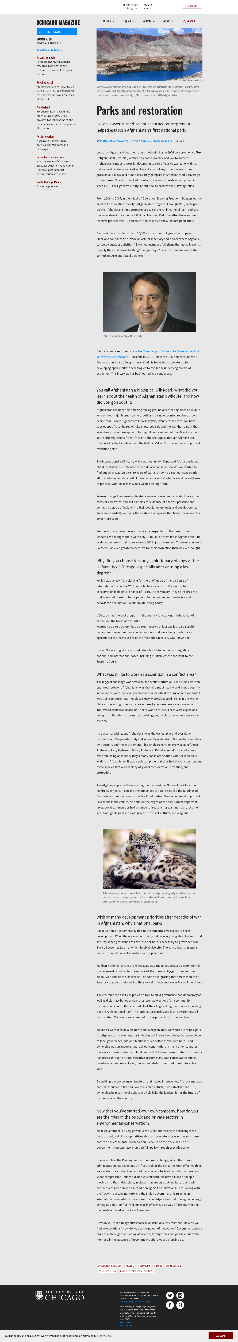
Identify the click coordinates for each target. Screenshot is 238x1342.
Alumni (147, 21)
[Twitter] (170, 1295)
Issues (107, 21)
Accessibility (125, 1322)
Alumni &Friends (148, 6)
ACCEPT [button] (220, 1335)
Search (190, 21)
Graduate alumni (108, 1271)
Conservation (173, 1265)
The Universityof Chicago (130, 6)
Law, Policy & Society (109, 1265)
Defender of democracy (50, 157)
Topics (127, 21)
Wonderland (43, 107)
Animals (158, 1265)
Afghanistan (144, 1265)
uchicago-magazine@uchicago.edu (136, 1301)
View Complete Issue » (49, 50)
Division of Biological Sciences (136, 1271)
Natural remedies (47, 57)
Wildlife (129, 1265)
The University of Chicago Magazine (151, 140)
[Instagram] (180, 1295)
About (167, 21)
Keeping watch (45, 82)
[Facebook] (170, 1305)
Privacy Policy (126, 1325)
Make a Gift (192, 5)
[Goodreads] (180, 1305)
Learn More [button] (105, 1335)
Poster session (45, 136)
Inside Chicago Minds (49, 182)
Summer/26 (44, 39)
